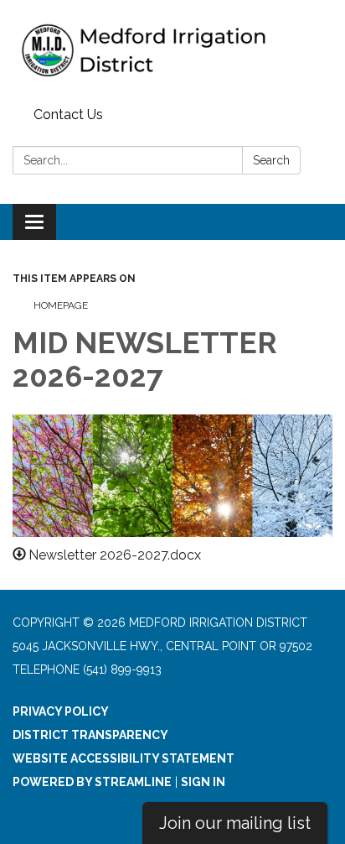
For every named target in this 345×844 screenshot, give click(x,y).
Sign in (203, 782)
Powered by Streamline (92, 782)
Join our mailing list (235, 823)
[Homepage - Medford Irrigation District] (172, 50)
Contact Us (68, 114)
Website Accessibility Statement (123, 758)
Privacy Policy (61, 711)
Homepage (60, 305)
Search (271, 160)
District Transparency (90, 735)
